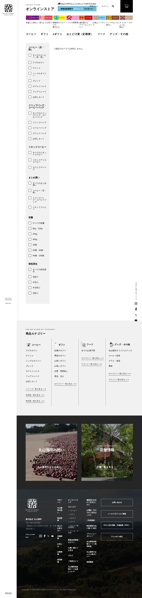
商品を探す (72, 507)
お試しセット (38, 97)
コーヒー (31, 34)
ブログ (70, 556)
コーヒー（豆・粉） (39, 191)
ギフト (45, 34)
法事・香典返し (61, 371)
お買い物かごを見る (73, 549)
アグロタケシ (38, 63)
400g (35, 239)
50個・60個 (38, 250)
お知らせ (59, 545)
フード (101, 34)
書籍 (110, 366)
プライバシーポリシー (92, 535)
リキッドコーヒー (39, 208)
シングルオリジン (39, 74)
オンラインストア (73, 501)
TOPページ (59, 501)
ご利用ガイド (93, 6)
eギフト (57, 34)
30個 (35, 245)
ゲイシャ (36, 68)
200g (35, 234)
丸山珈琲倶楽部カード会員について (73, 569)
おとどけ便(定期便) (73, 526)
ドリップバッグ (39, 122)
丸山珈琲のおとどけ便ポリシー (92, 554)
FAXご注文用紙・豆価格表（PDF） (117, 525)
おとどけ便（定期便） (80, 34)
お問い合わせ (117, 502)
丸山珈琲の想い (59, 510)
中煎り (36, 282)
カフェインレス (39, 86)
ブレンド (36, 81)
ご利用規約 (91, 520)
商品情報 (59, 519)
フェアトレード (39, 92)
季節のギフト (60, 356)
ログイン (105, 6)
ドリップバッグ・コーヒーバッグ (39, 200)
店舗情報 (59, 537)
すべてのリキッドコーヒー (39, 154)
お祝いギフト (60, 361)
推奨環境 (90, 562)
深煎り (36, 293)
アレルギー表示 (117, 537)
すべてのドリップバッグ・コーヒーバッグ (39, 115)
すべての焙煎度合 (39, 270)
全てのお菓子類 (88, 350)
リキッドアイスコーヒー (39, 161)
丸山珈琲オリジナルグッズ (120, 350)
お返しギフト (60, 366)
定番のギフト (60, 350)
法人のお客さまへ (59, 528)
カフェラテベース (39, 168)
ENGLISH (8, 593)
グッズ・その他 (119, 34)
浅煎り (36, 277)
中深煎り (36, 288)
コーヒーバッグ (39, 128)
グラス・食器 (114, 361)
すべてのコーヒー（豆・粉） (39, 56)
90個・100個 (38, 256)
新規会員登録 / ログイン (73, 541)
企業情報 (59, 553)
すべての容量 (38, 223)
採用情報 (59, 561)
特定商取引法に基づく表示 (92, 527)
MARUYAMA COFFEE (8, 9)
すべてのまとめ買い (39, 184)
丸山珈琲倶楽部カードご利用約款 (92, 544)
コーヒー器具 (114, 356)
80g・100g (37, 228)
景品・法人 (59, 376)
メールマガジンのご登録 (117, 514)
